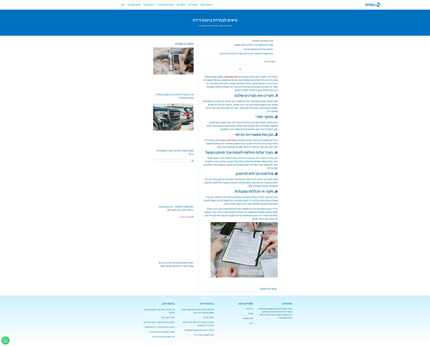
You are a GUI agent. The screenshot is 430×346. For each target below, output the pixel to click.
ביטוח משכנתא (232, 76)
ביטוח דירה (193, 5)
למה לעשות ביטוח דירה (204, 335)
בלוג (123, 5)
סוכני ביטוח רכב (168, 317)
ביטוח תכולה (208, 317)
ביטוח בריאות (206, 5)
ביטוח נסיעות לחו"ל (165, 5)
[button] (206, 61)
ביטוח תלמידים (134, 5)
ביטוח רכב (181, 5)
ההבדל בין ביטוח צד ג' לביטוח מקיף (160, 327)
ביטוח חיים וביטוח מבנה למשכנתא (199, 330)
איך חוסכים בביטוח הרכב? (163, 337)
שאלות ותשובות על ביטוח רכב (162, 332)
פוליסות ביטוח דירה (225, 140)
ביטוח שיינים (148, 5)
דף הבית (228, 26)
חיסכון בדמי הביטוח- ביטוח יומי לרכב (159, 322)
